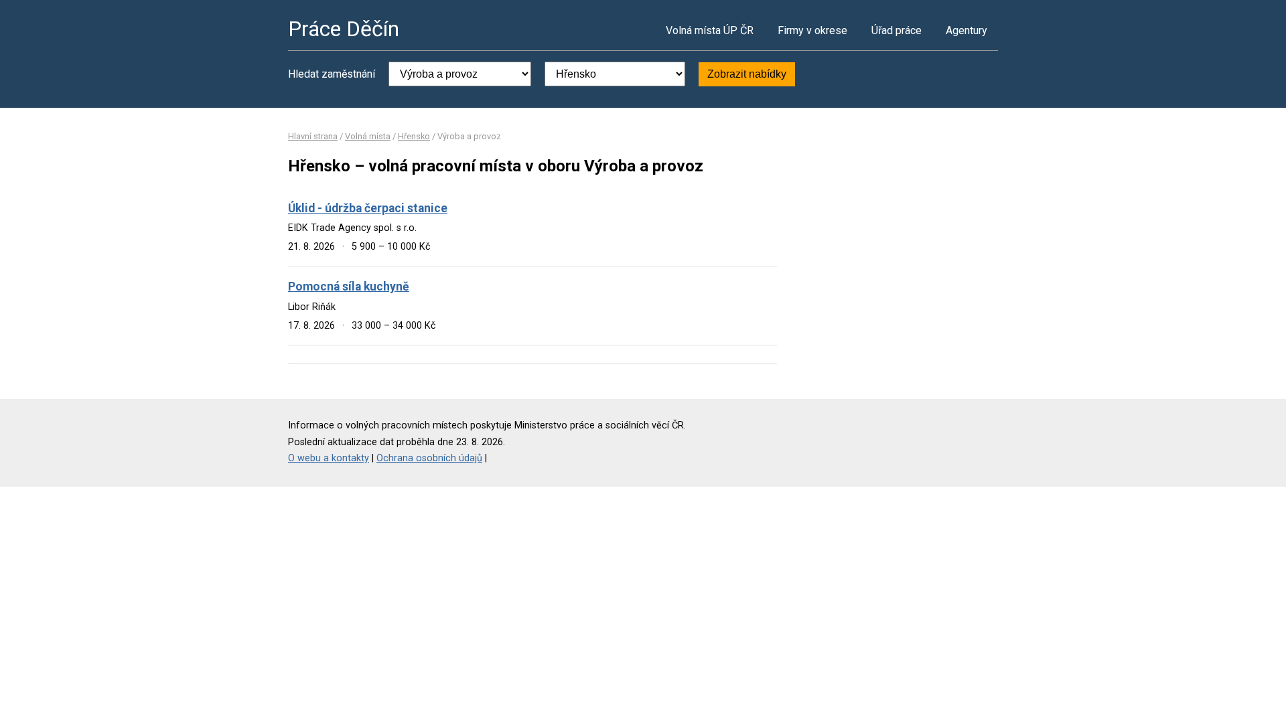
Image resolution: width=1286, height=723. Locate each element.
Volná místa (367, 136)
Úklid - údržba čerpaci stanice (367, 208)
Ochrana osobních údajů (429, 458)
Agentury (966, 30)
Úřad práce (896, 30)
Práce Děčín (343, 29)
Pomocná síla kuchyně (348, 286)
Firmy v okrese (812, 30)
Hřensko (414, 136)
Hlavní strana (313, 136)
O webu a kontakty (328, 458)
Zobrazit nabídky (746, 74)
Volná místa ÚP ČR (710, 30)
